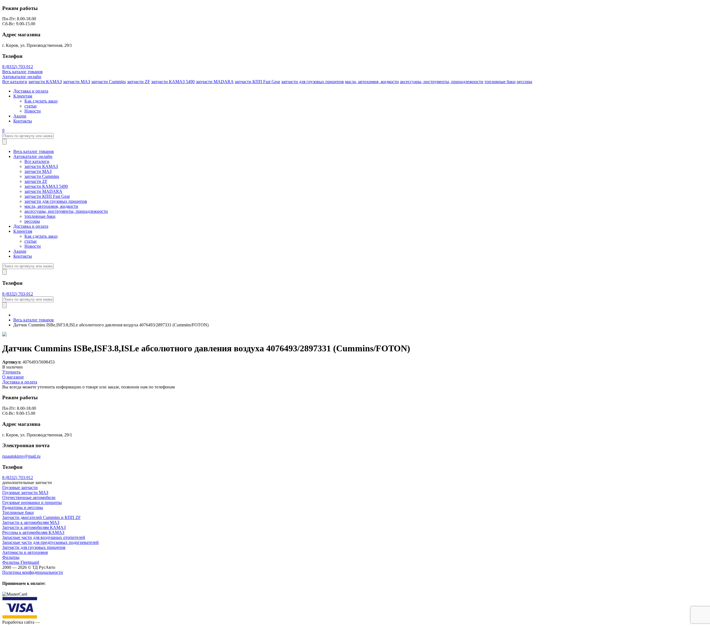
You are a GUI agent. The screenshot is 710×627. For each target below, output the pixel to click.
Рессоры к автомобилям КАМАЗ (33, 532)
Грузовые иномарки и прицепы (32, 502)
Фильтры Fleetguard (20, 562)
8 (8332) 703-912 (17, 66)
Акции (19, 116)
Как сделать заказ (40, 101)
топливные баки (500, 81)
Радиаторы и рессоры (22, 507)
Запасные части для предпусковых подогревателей (50, 542)
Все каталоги (14, 81)
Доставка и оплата (30, 91)
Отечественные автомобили (28, 497)
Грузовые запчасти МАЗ (25, 492)
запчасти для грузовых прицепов (312, 81)
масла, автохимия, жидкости (372, 81)
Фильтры (10, 557)
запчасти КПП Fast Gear (257, 81)
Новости (32, 111)
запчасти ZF (138, 81)
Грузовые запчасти (20, 487)
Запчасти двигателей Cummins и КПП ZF (41, 517)
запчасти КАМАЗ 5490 (173, 81)
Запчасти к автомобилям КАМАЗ (34, 527)
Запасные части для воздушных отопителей (43, 537)
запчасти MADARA (215, 81)
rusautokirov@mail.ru (21, 456)
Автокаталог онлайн (21, 76)
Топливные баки (18, 512)
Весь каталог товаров (22, 71)
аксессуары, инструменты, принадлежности (441, 81)
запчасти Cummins (108, 81)
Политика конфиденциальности (32, 572)
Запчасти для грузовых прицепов (33, 547)
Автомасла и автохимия (25, 552)
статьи (30, 106)
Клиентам (22, 96)
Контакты (22, 121)
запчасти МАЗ (76, 81)
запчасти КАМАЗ (45, 81)
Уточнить (11, 372)
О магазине (13, 377)
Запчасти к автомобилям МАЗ (30, 522)
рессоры (524, 81)
